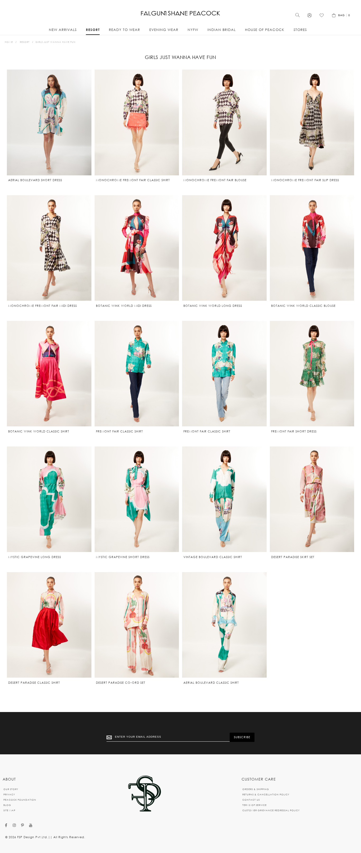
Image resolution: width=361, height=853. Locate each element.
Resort (25, 42)
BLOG (7, 805)
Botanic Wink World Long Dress (212, 306)
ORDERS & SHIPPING (255, 789)
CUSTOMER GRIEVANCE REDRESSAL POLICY (271, 810)
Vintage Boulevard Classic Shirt (212, 557)
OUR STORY (10, 789)
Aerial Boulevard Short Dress (35, 180)
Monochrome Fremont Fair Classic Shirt (133, 180)
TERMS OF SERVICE (254, 805)
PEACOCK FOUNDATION (19, 799)
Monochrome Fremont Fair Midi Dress (42, 306)
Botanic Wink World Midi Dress (124, 306)
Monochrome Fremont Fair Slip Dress (305, 180)
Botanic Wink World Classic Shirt (38, 431)
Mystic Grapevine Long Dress (34, 557)
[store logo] (180, 13)
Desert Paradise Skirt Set (292, 557)
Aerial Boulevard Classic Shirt (211, 683)
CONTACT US (251, 799)
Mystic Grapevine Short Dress (123, 557)
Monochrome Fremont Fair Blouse (215, 180)
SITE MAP (9, 810)
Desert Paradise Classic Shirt (34, 683)
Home (9, 42)
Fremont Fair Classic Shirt (119, 431)
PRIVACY (9, 794)
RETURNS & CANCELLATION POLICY (265, 794)
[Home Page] (144, 794)
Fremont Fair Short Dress (294, 431)
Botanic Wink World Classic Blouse (303, 306)
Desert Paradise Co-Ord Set (120, 683)
